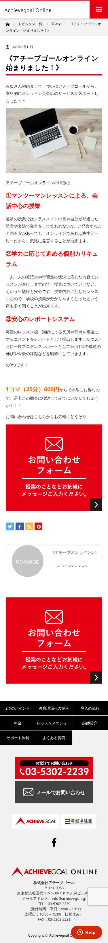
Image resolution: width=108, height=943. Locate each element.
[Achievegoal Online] (28, 10)
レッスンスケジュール (54, 725)
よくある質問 (54, 737)
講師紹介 (89, 723)
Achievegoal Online (64, 935)
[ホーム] (8, 23)
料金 (18, 723)
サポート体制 (18, 737)
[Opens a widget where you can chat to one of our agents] (86, 933)
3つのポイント (17, 708)
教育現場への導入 (54, 708)
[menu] (99, 9)
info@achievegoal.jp (69, 898)
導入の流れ (90, 708)
